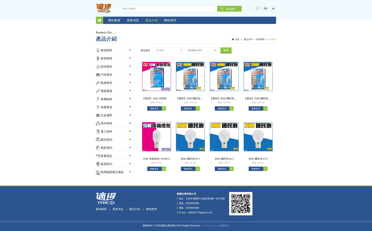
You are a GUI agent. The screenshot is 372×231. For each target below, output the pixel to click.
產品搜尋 (231, 9)
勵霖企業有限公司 (104, 8)
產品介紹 (151, 20)
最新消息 (133, 20)
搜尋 (226, 50)
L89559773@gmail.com (200, 212)
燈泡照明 (260, 39)
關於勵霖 (114, 20)
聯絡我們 (170, 20)
